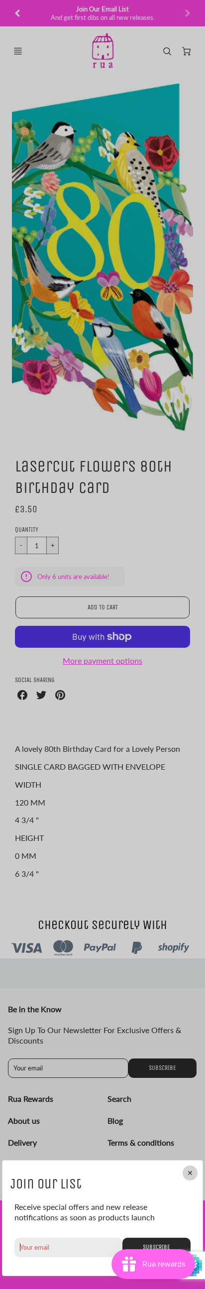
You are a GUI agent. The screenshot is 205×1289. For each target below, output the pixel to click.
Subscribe (156, 1247)
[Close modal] (190, 1173)
